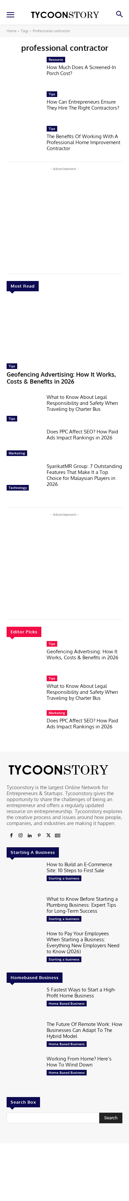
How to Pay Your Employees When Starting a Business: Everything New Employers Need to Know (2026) (83, 942)
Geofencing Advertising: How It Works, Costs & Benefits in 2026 (61, 378)
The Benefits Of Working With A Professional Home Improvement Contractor (83, 142)
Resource (56, 59)
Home (12, 31)
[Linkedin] (29, 835)
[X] (48, 835)
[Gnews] (57, 835)
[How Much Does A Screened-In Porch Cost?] (24, 72)
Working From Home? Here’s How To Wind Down (79, 1062)
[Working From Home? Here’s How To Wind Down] (24, 1071)
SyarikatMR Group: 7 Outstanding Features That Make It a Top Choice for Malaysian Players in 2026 (84, 475)
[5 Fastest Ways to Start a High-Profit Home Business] (24, 1002)
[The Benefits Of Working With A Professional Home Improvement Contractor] (24, 141)
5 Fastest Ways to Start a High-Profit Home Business (81, 992)
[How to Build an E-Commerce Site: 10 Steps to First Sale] (24, 877)
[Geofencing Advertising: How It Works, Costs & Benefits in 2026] (64, 329)
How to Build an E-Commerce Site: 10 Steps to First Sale (79, 867)
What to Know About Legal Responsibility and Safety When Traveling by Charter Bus (82, 403)
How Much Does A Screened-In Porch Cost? (81, 70)
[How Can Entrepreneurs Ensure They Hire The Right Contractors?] (24, 107)
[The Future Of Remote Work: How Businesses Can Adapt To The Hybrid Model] (24, 1037)
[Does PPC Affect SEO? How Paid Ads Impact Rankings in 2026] (24, 444)
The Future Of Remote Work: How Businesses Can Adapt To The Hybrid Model (84, 1030)
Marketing (17, 453)
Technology (18, 487)
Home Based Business (67, 1003)
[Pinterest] (39, 835)
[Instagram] (20, 835)
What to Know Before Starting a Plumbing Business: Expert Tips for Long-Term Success (82, 905)
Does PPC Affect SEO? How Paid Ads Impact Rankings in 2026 (82, 434)
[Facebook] (11, 835)
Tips (12, 366)
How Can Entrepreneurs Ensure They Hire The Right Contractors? (83, 105)
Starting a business (64, 878)
